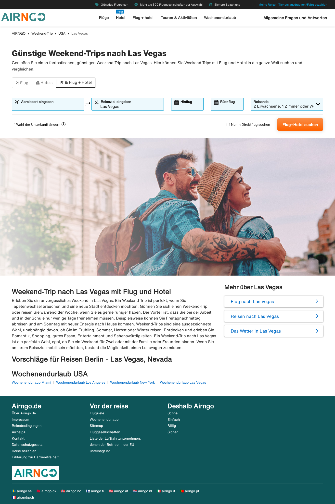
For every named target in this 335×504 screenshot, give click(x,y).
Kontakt (18, 438)
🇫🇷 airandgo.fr (23, 497)
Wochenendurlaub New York (132, 382)
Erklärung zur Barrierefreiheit (35, 457)
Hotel (120, 17)
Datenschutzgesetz (27, 444)
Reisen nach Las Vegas (255, 316)
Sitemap (96, 425)
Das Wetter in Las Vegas (256, 331)
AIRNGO (19, 33)
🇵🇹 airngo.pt (189, 491)
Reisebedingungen (26, 425)
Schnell (174, 413)
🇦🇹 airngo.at (118, 491)
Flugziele (97, 413)
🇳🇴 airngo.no (71, 491)
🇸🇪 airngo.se (22, 491)
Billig (172, 425)
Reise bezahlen (24, 451)
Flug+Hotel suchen (300, 124)
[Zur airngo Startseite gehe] (23, 16)
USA (61, 33)
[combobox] (51, 106)
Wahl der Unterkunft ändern (38, 124)
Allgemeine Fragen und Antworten (295, 18)
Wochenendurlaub (220, 17)
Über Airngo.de (24, 413)
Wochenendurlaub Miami (31, 382)
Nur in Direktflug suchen (250, 124)
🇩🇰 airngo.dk (46, 491)
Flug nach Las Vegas (252, 301)
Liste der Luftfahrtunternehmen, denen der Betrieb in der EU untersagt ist (115, 445)
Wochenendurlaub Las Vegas (183, 382)
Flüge (104, 17)
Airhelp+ (19, 432)
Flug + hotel (143, 17)
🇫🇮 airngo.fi (95, 491)
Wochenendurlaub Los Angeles (80, 382)
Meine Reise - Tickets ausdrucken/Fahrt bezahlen (292, 4)
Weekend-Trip (42, 33)
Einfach (174, 419)
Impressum (20, 419)
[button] (22, 83)
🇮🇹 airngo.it (166, 491)
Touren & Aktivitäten (179, 17)
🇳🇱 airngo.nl (142, 491)
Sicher (173, 432)
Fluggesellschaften (105, 432)
